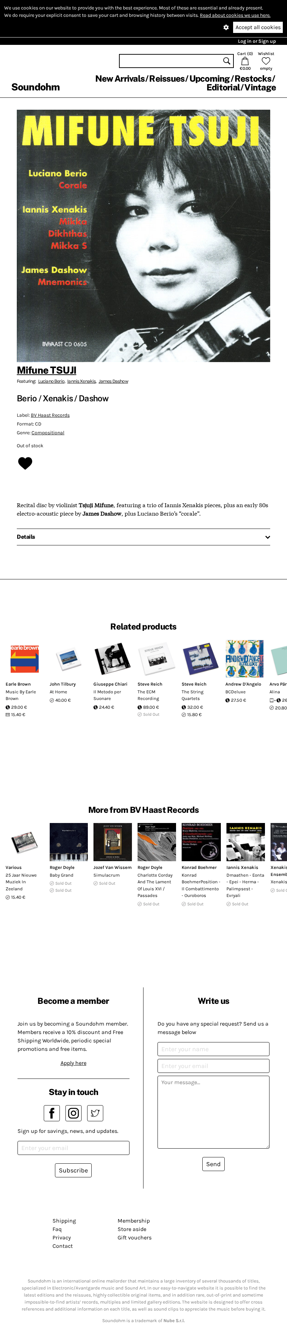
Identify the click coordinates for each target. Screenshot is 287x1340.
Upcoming (209, 78)
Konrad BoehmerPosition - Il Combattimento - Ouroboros (201, 885)
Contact (62, 1246)
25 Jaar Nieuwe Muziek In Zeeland (21, 881)
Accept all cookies (258, 27)
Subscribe (73, 1170)
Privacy (61, 1237)
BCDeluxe (235, 691)
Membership (134, 1220)
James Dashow (113, 381)
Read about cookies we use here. (235, 15)
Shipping (64, 1220)
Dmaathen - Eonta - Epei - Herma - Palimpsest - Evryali (245, 885)
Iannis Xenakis (81, 381)
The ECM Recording (148, 695)
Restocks (252, 78)
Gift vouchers (135, 1237)
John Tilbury (63, 684)
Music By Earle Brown (21, 695)
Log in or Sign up (257, 41)
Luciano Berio (51, 381)
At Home (58, 691)
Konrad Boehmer (199, 867)
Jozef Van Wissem (112, 867)
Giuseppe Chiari (110, 684)
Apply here (73, 1063)
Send (213, 1164)
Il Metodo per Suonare (107, 695)
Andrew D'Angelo (243, 684)
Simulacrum (106, 875)
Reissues (166, 78)
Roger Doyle (62, 867)
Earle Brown (18, 684)
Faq (57, 1229)
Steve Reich (150, 684)
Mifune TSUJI (46, 370)
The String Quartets (192, 695)
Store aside (132, 1229)
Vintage (260, 87)
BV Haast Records (50, 415)
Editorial (223, 87)
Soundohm (35, 87)
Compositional (47, 433)
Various (14, 867)
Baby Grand (62, 875)
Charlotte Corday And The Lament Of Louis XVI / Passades (155, 885)
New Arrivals (120, 78)
